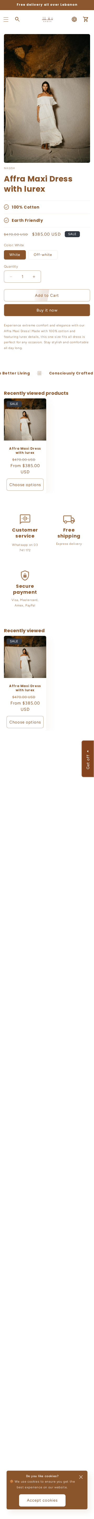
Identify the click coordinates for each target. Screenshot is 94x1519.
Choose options (25, 484)
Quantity (11, 266)
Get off (87, 761)
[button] (6, 19)
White (14, 255)
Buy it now (47, 310)
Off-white (43, 255)
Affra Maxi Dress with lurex (25, 451)
